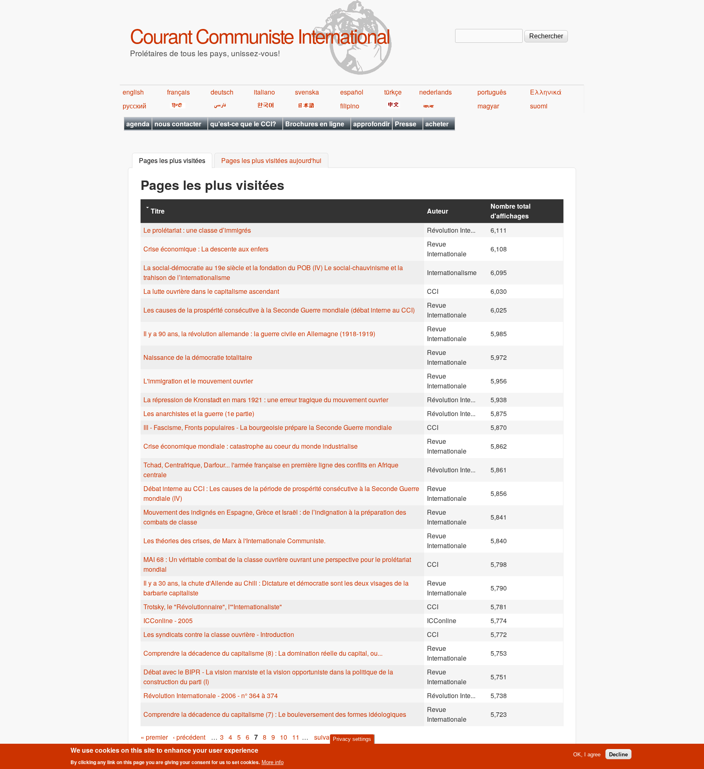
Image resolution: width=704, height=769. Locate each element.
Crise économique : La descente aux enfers (205, 248)
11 (295, 737)
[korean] (264, 105)
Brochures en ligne (314, 123)
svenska (307, 92)
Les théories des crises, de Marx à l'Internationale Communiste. (234, 540)
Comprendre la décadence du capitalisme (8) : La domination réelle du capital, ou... (263, 653)
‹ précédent (189, 737)
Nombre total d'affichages (510, 210)
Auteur (437, 211)
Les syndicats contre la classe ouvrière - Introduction (218, 634)
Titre (158, 211)
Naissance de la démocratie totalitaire (197, 357)
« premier (154, 737)
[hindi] (176, 105)
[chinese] (392, 105)
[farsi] (219, 105)
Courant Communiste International (259, 35)
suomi (539, 105)
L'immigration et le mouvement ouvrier (198, 381)
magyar (488, 105)
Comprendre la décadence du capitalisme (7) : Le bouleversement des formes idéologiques (274, 714)
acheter (437, 123)
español (351, 92)
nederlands (435, 92)
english (133, 92)
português (491, 92)
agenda (138, 123)
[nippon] (305, 105)
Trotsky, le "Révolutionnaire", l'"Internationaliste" (212, 606)
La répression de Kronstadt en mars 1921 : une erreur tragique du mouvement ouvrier (265, 399)
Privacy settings (352, 739)
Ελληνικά (545, 92)
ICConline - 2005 (168, 620)
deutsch (222, 92)
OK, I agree (587, 754)
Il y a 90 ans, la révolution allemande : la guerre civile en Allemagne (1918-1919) (259, 333)
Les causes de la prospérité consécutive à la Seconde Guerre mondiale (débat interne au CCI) (279, 310)
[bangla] (427, 105)
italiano (264, 92)
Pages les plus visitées (175, 160)
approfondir (371, 123)
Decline (618, 754)
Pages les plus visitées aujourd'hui (271, 160)
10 (283, 737)
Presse (405, 123)
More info (273, 762)
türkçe (393, 92)
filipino (349, 105)
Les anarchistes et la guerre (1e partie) (198, 413)
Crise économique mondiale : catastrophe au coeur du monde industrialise (250, 446)
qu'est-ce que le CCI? (243, 123)
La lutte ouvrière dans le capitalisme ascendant (211, 291)
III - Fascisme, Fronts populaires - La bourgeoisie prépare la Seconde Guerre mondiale (267, 427)
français (178, 92)
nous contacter (177, 123)
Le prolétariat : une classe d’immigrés (197, 230)
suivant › (326, 737)
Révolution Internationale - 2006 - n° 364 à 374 (210, 695)
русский (134, 105)
